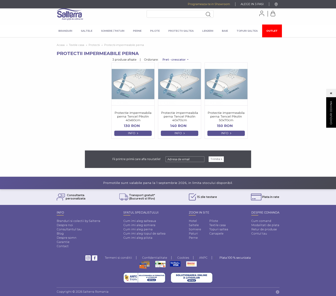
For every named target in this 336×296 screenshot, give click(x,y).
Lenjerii (207, 30)
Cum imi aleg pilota (137, 237)
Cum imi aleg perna (138, 229)
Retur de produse (264, 229)
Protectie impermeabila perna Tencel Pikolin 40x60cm (133, 116)
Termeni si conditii (118, 257)
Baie (225, 30)
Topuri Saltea (247, 30)
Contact (63, 246)
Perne (137, 30)
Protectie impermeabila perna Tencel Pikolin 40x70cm (179, 116)
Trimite (215, 159)
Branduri (65, 30)
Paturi (193, 233)
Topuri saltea (218, 229)
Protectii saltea (181, 30)
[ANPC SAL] (144, 278)
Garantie (63, 242)
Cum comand (261, 221)
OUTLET (272, 30)
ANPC (203, 257)
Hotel (193, 221)
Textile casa (217, 225)
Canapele (216, 233)
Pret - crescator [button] (174, 59)
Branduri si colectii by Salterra (78, 221)
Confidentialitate (154, 257)
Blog (60, 233)
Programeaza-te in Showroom (209, 4)
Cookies (183, 257)
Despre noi (65, 225)
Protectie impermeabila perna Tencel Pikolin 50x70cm (226, 116)
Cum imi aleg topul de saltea (144, 233)
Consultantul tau (69, 229)
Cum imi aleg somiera (139, 225)
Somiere (195, 229)
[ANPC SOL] (192, 278)
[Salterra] (70, 14)
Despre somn (66, 237)
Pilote (155, 30)
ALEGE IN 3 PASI (252, 4)
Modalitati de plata (265, 225)
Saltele (86, 30)
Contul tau (259, 233)
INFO (131, 133)
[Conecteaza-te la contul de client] (260, 13)
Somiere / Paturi (112, 30)
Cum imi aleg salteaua (139, 221)
